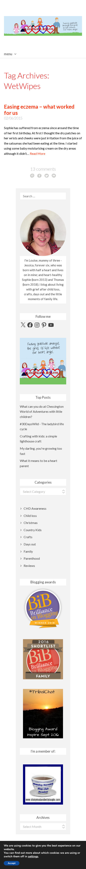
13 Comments (43, 169)
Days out (30, 544)
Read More (37, 153)
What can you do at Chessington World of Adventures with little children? (42, 411)
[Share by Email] (54, 175)
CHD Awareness (35, 508)
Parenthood (32, 558)
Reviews (29, 565)
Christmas (31, 523)
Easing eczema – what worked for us (39, 109)
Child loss (30, 516)
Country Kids (33, 530)
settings (33, 856)
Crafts (28, 537)
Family (28, 551)
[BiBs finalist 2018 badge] (43, 608)
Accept (11, 863)
